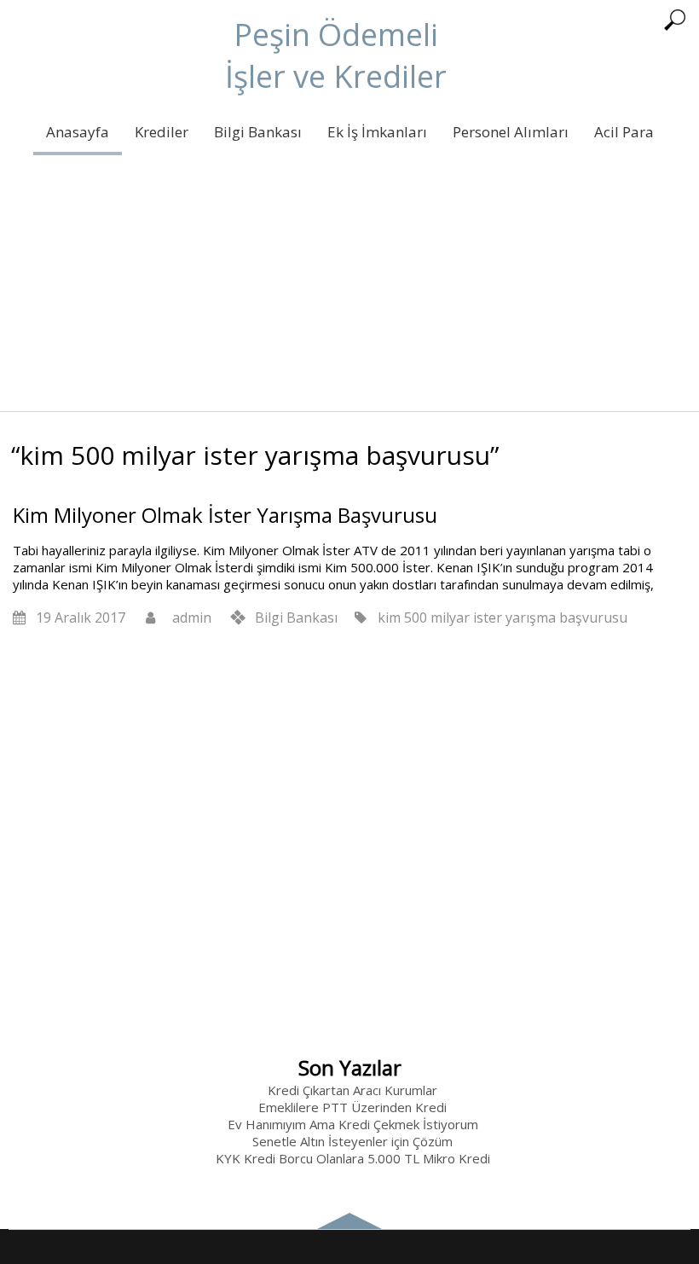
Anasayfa (77, 132)
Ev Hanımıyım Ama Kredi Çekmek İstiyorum (353, 1124)
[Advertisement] (349, 291)
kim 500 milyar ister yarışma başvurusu (502, 617)
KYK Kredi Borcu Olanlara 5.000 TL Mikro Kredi (353, 1158)
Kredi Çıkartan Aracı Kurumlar (352, 1090)
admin (191, 617)
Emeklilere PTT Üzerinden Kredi (352, 1107)
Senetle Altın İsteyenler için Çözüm (352, 1141)
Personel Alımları (511, 132)
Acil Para (624, 132)
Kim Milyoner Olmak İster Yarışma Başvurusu (225, 515)
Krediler (161, 132)
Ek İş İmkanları (377, 132)
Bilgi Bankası (258, 132)
